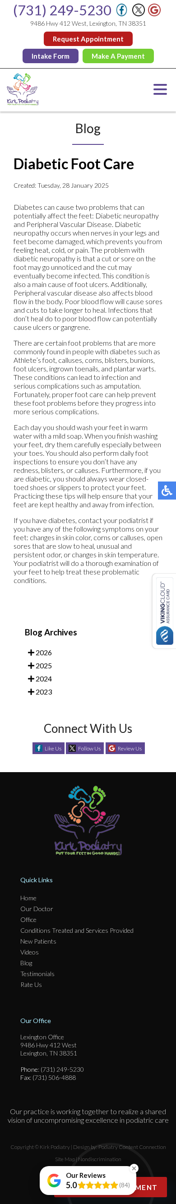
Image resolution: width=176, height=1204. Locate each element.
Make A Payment (118, 56)
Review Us (130, 748)
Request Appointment (88, 39)
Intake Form (50, 56)
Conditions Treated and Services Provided (77, 930)
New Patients (38, 941)
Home (28, 898)
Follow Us (89, 748)
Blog (26, 963)
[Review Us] (154, 13)
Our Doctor (36, 908)
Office (28, 919)
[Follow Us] (138, 13)
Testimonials (37, 973)
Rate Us (31, 984)
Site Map (65, 1159)
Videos (29, 952)
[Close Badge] (134, 1168)
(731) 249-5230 (62, 10)
